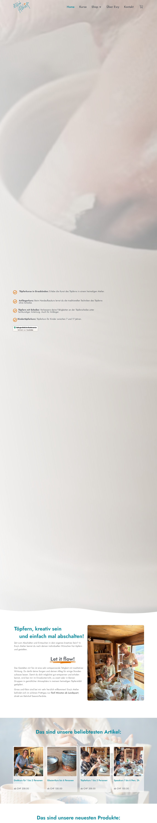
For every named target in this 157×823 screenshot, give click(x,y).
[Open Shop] (100, 7)
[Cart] (141, 7)
